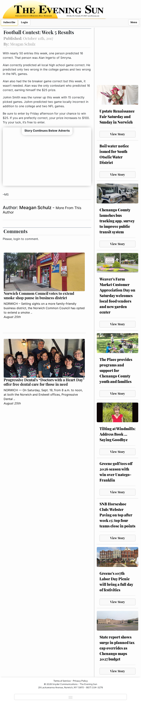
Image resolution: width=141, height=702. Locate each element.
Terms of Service (62, 680)
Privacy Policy (80, 680)
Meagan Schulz (36, 207)
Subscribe (9, 22)
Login (24, 22)
